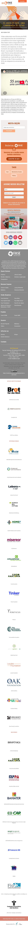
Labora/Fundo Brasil (14, 495)
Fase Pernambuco (5, 303)
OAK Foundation (14, 690)
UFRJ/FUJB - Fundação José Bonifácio (14, 912)
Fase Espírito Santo (5, 300)
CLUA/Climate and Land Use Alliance (14, 477)
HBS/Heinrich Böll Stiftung (14, 512)
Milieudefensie (14, 566)
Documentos (17, 326)
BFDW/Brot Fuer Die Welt (14, 399)
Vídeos (2, 326)
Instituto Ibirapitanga (14, 750)
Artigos (16, 334)
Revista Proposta (5, 323)
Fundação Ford (14, 417)
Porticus (14, 619)
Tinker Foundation (14, 601)
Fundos (3, 312)
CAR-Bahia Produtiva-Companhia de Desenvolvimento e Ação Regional (14, 822)
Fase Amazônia (4, 298)
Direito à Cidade (4, 287)
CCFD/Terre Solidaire (14, 435)
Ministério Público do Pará (14, 786)
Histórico (3, 274)
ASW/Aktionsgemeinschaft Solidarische (14, 459)
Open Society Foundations (14, 726)
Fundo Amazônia (14, 584)
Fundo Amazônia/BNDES (14, 768)
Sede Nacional (17, 305)
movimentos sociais (17, 172)
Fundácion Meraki (14, 708)
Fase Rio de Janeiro (19, 303)
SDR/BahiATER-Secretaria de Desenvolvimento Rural (14, 804)
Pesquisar (9, 130)
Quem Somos (5, 271)
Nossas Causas (6, 284)
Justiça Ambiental (18, 287)
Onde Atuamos (6, 295)
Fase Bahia (17, 298)
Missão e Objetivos (5, 277)
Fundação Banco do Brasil (14, 858)
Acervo (3, 320)
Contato (3, 342)
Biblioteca (16, 323)
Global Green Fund (14, 655)
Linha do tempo (18, 274)
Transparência (4, 279)
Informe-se (5, 331)
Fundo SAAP (17, 315)
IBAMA (14, 876)
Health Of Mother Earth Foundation (14, 530)
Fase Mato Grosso (18, 300)
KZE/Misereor (14, 548)
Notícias (3, 334)
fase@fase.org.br (16, 358)
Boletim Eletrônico (5, 336)
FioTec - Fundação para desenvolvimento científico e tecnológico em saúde (14, 894)
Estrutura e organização (19, 277)
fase (7, 172)
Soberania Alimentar (19, 290)
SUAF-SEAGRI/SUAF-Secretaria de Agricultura (14, 840)
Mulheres (3, 290)
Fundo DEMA (4, 315)
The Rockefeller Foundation (14, 637)
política (14, 175)
